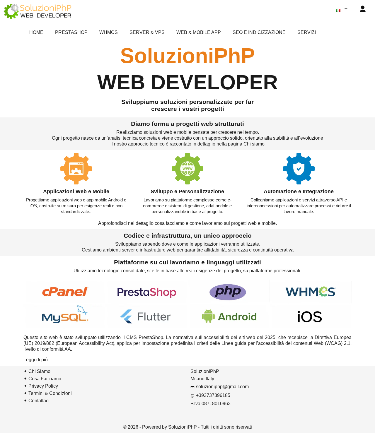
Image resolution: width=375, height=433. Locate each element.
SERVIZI (306, 32)
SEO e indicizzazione (259, 32)
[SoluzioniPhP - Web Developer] (37, 10)
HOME (36, 32)
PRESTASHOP (71, 32)
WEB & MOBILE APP (198, 32)
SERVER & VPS (147, 32)
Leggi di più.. (36, 359)
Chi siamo (254, 143)
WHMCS (108, 32)
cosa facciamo (170, 223)
